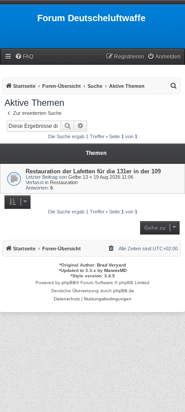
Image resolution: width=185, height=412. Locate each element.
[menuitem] (24, 57)
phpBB (69, 282)
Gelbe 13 (78, 177)
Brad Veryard (111, 265)
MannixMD (115, 270)
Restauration (64, 182)
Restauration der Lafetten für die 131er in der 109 (93, 171)
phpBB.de (123, 290)
